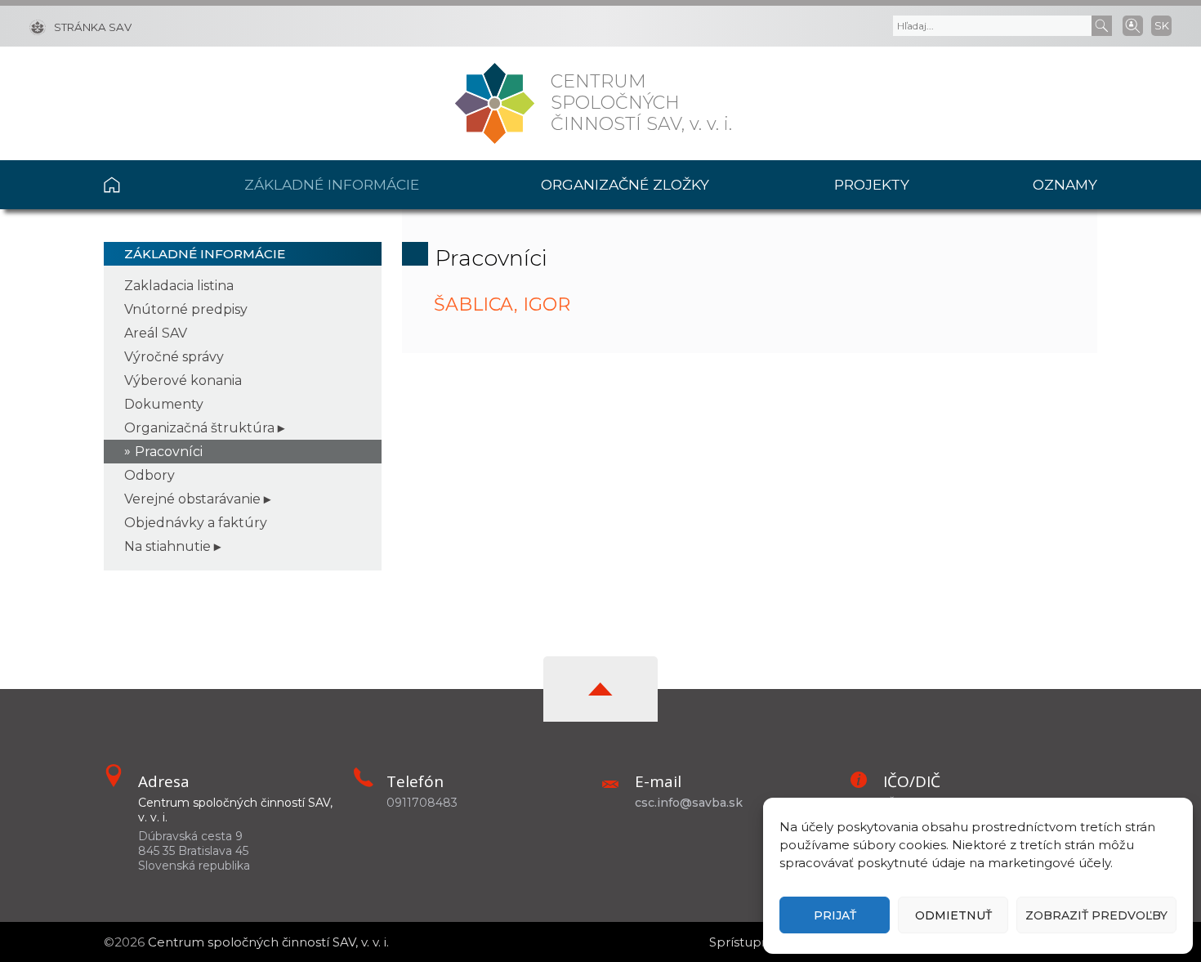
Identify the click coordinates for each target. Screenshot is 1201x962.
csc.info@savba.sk (689, 802)
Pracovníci (169, 451)
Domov (144, 184)
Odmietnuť (953, 915)
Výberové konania (183, 380)
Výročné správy (174, 357)
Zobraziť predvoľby (1096, 915)
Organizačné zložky (625, 184)
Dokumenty (163, 404)
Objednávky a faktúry (195, 522)
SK (1161, 25)
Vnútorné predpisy (186, 309)
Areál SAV (155, 333)
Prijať (835, 915)
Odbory (149, 475)
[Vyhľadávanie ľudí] (1133, 24)
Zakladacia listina (179, 285)
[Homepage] (494, 103)
